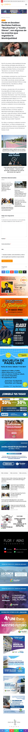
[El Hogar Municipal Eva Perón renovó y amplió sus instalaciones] (7, 201)
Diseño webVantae (14, 722)
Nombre (4, 238)
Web (3, 249)
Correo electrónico (6, 244)
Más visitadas (4, 473)
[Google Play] (20, 272)
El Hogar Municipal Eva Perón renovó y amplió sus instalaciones (7, 209)
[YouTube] (12, 272)
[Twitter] (8, 272)
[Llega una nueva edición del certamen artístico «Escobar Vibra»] (5, 507)
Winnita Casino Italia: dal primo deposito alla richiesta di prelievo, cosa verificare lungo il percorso (7, 187)
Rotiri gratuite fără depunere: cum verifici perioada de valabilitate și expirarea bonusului (20, 203)
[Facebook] (3, 272)
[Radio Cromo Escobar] (6, 4)
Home (3, 17)
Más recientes (14, 473)
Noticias (8, 17)
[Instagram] (16, 272)
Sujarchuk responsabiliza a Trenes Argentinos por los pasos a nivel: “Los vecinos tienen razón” (20, 193)
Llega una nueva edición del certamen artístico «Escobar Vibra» (18, 506)
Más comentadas (23, 473)
